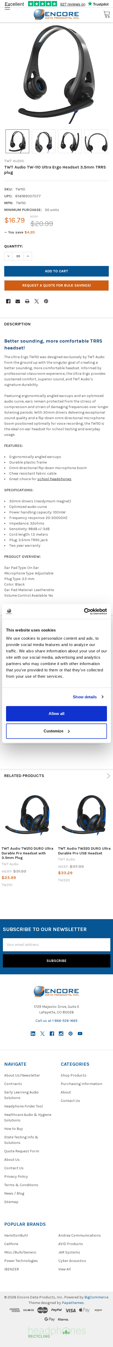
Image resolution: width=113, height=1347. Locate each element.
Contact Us (14, 1168)
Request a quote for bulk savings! (56, 285)
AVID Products (70, 1244)
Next (107, 775)
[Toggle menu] (7, 7)
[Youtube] (80, 1034)
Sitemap (11, 1202)
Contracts (13, 1084)
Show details (85, 697)
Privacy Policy (16, 1176)
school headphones (54, 479)
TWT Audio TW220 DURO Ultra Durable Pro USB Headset (84, 850)
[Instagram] (61, 1034)
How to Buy (13, 1128)
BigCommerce (96, 1297)
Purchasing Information (81, 1084)
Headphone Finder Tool (23, 1106)
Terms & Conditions (21, 1185)
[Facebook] (8, 301)
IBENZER (11, 1269)
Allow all (56, 713)
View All (64, 1269)
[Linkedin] (33, 1034)
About (66, 1092)
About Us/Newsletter (22, 1075)
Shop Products (73, 1075)
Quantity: (13, 246)
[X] (37, 301)
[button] (56, 1331)
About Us (12, 1159)
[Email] (18, 301)
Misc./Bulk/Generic (20, 1252)
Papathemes (73, 1303)
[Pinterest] (46, 301)
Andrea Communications (79, 1235)
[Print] (27, 301)
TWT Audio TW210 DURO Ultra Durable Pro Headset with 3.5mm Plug (27, 853)
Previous (96, 775)
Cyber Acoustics (72, 1261)
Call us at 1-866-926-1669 (56, 1020)
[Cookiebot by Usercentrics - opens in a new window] (84, 611)
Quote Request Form (21, 1151)
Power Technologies (21, 1261)
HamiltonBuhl (16, 1235)
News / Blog (14, 1193)
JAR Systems (69, 1252)
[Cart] (106, 14)
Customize (53, 731)
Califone (11, 1244)
